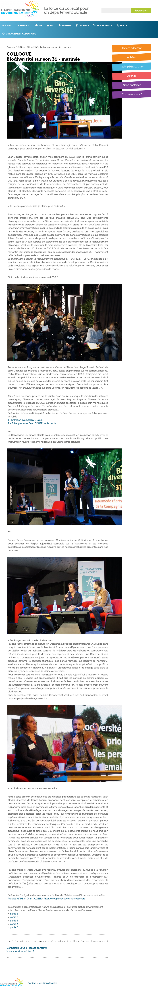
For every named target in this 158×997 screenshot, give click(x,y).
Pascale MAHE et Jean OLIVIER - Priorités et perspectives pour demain (46, 898)
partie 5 (14, 927)
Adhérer (132, 57)
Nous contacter (132, 85)
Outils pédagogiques (131, 66)
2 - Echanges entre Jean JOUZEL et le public (32, 423)
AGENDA (20, 47)
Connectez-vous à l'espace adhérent (27, 948)
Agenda (131, 75)
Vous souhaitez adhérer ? (20, 951)
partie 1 (14, 913)
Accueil (10, 47)
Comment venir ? (132, 94)
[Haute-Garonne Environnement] (22, 10)
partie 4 (14, 924)
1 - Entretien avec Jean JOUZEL (25, 420)
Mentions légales (48, 983)
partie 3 (14, 920)
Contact (32, 983)
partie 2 (14, 917)
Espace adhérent (131, 48)
